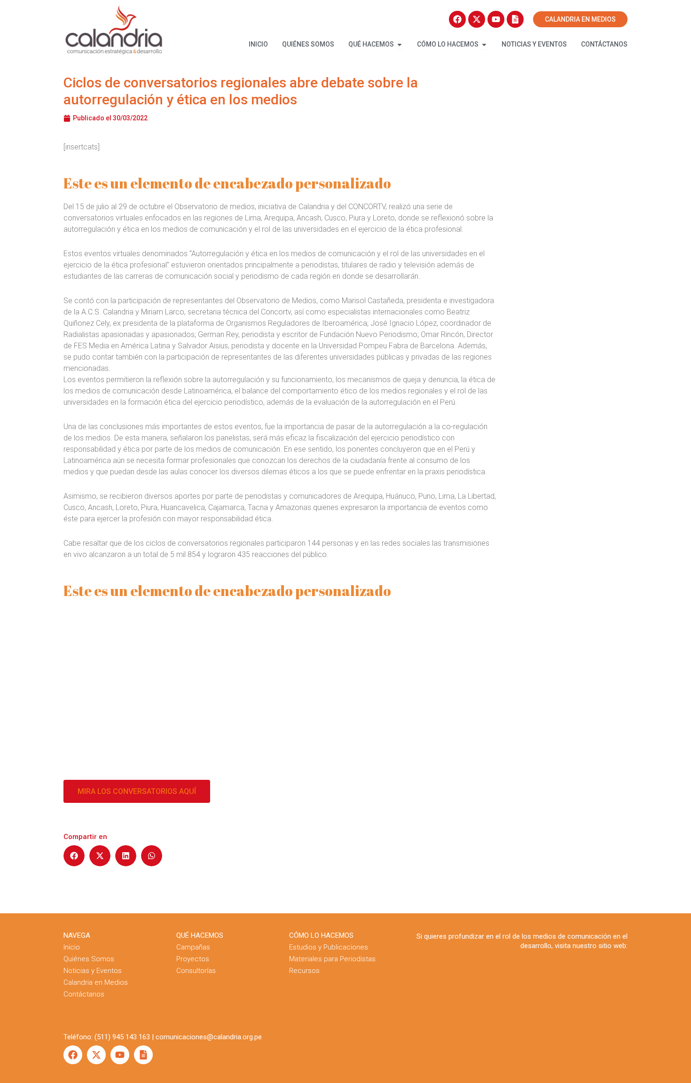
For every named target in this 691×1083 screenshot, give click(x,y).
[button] (74, 855)
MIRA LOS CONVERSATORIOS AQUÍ (137, 791)
